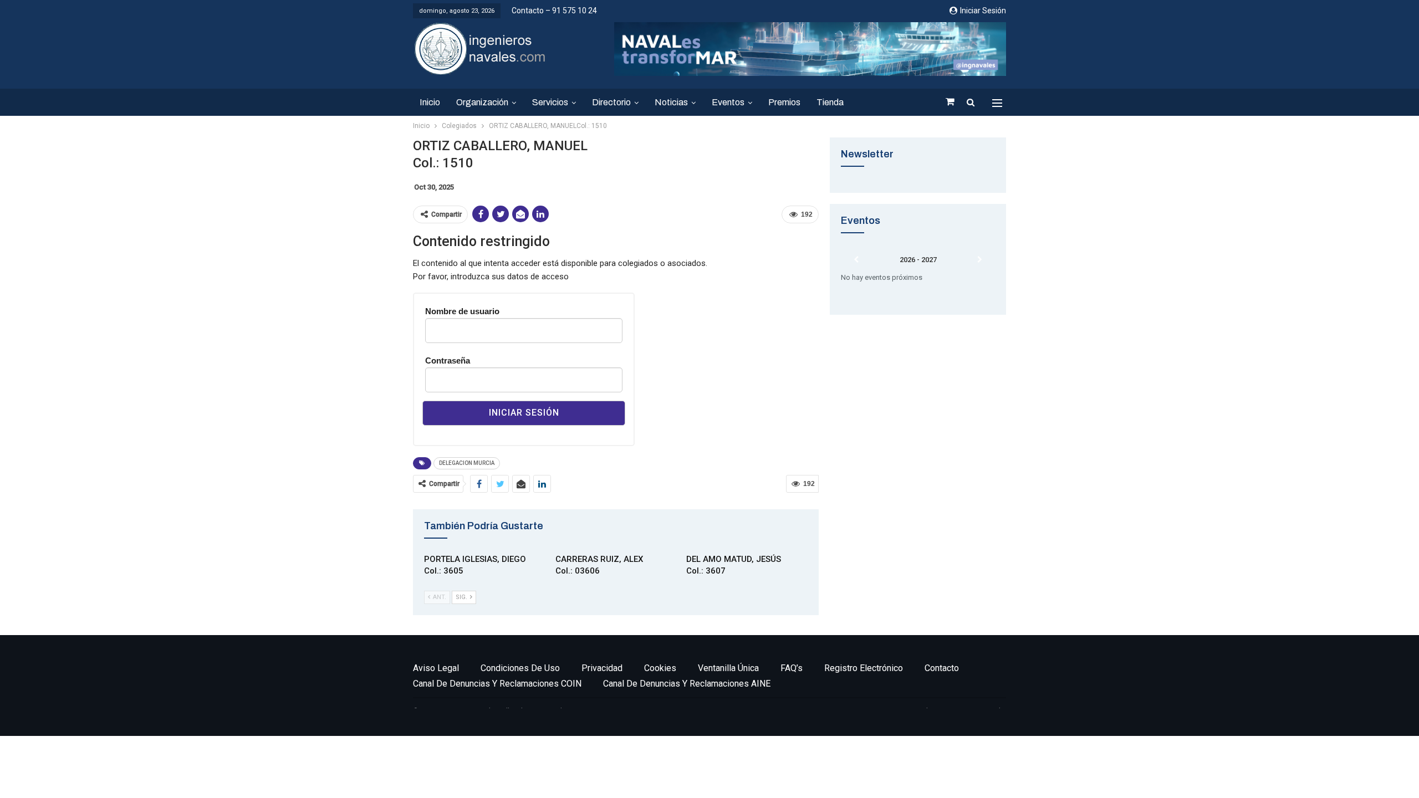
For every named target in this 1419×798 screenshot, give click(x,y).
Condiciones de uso (520, 668)
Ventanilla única (728, 668)
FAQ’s (791, 668)
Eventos (728, 102)
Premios (784, 102)
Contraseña (447, 360)
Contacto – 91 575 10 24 (554, 10)
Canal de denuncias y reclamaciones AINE (686, 683)
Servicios (550, 102)
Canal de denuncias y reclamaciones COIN (497, 683)
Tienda (830, 102)
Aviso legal (436, 668)
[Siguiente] (979, 260)
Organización (482, 102)
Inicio (430, 102)
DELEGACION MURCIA (466, 463)
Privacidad (601, 668)
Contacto (942, 668)
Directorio (611, 102)
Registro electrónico (863, 668)
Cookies (660, 668)
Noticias (671, 102)
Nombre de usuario (462, 311)
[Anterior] (856, 260)
